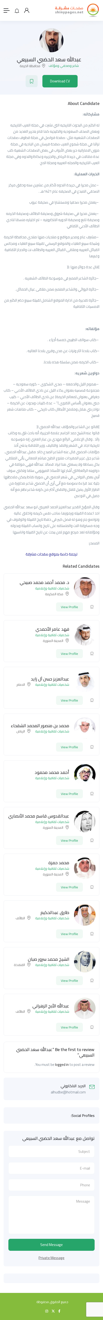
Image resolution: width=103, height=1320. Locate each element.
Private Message (51, 1257)
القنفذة (19, 965)
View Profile (69, 607)
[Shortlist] (32, 81)
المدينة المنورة (53, 641)
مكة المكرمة (54, 594)
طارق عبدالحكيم (54, 912)
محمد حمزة (58, 863)
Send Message (51, 1244)
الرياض (20, 731)
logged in (62, 1064)
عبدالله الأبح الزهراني (50, 1006)
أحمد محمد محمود (52, 772)
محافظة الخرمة (30, 66)
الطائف (20, 918)
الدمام (21, 684)
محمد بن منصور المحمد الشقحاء (40, 726)
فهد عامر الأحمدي (52, 629)
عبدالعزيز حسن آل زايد (50, 679)
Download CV (60, 81)
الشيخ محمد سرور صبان (48, 959)
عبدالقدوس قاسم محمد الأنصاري (38, 816)
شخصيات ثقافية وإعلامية (52, 588)
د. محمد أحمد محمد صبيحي (44, 582)
